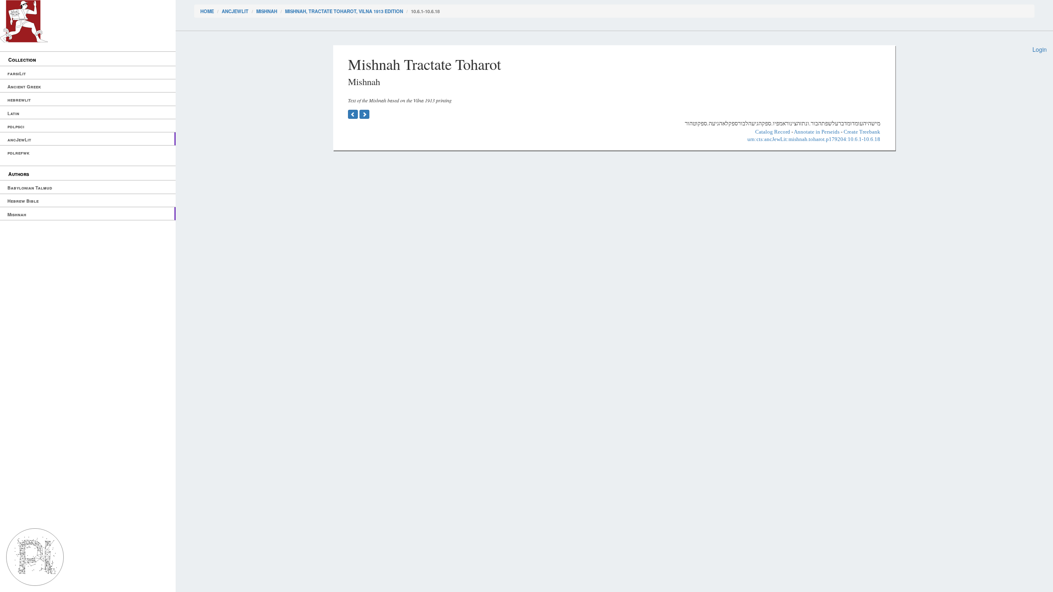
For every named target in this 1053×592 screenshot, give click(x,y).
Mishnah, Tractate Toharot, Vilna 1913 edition (344, 11)
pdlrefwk (18, 153)
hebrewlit (19, 100)
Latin (13, 113)
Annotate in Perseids (817, 132)
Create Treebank (862, 132)
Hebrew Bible (23, 201)
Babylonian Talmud (29, 188)
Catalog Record (772, 132)
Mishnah (16, 214)
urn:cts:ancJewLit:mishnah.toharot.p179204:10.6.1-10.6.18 (813, 139)
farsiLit (16, 73)
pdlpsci (15, 126)
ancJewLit (19, 139)
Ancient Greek (24, 86)
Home (207, 11)
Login (1039, 49)
